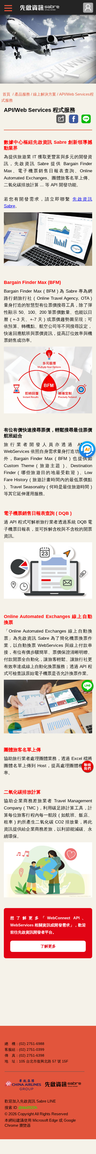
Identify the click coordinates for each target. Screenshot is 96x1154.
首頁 (6, 94)
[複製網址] (60, 119)
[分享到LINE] (86, 123)
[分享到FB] (73, 123)
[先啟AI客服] (87, 449)
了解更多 (48, 946)
